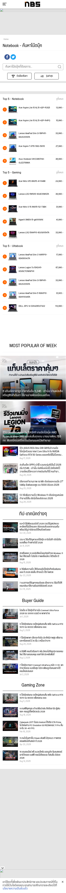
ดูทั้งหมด (59, 99)
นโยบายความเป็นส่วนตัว (15, 888)
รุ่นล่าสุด (49, 76)
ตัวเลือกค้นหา (22, 76)
